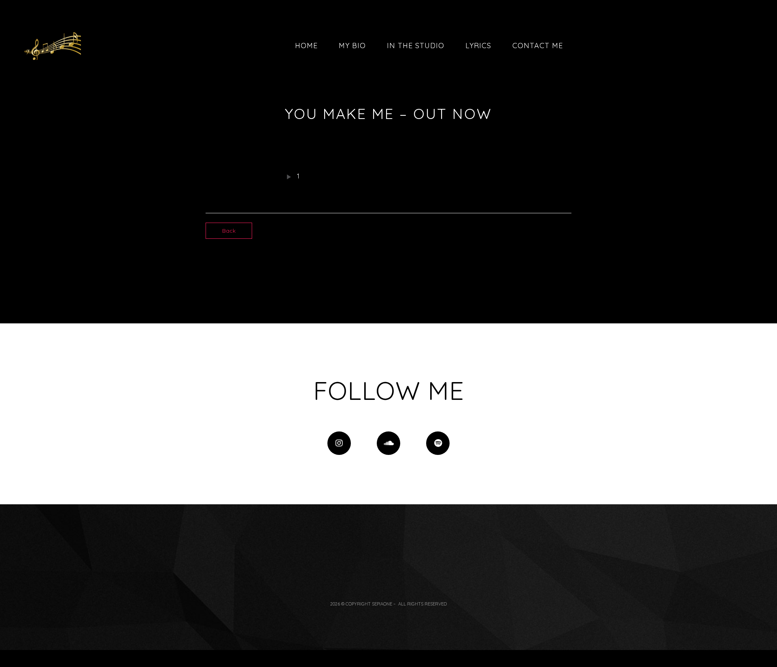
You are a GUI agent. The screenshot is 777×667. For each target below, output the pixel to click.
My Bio (352, 45)
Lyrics (478, 45)
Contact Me (537, 45)
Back (229, 230)
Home (306, 45)
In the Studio (415, 45)
